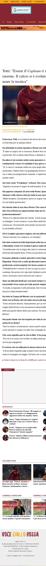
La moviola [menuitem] (31, 22)
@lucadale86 (29, 131)
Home (6, 1)
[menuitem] (3, 22)
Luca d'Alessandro (11, 131)
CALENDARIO (39, 1)
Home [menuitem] (9, 22)
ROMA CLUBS (27, 1)
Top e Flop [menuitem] (19, 22)
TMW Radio (15, 1)
